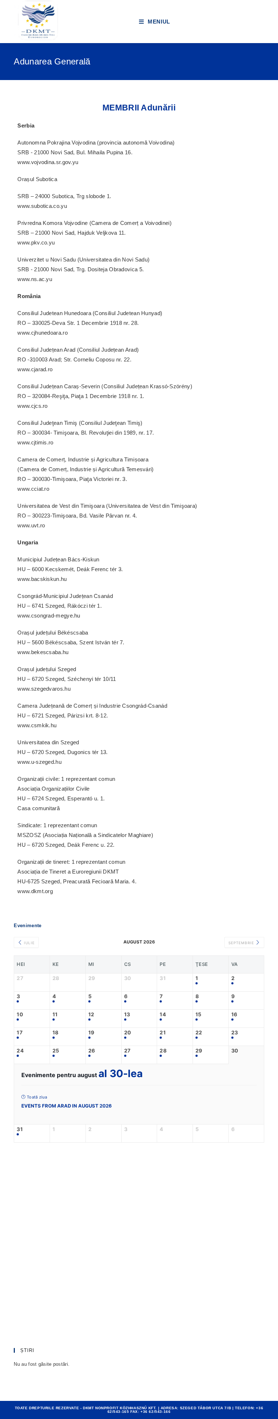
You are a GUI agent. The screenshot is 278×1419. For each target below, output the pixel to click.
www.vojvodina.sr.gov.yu (47, 162)
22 (198, 1032)
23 (234, 1032)
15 (198, 1014)
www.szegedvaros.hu (43, 689)
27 (127, 1051)
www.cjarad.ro (34, 369)
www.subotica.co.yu (42, 206)
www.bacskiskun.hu (42, 579)
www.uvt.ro (31, 525)
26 (91, 1051)
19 (91, 1032)
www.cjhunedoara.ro (42, 333)
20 (127, 1032)
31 (20, 1129)
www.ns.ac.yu (34, 279)
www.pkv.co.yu (36, 242)
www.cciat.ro (33, 489)
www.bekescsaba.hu (42, 652)
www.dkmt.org (35, 891)
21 (163, 1032)
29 (198, 1051)
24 (20, 1051)
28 (163, 1051)
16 (234, 1014)
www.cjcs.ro (32, 406)
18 (55, 1032)
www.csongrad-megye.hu (48, 615)
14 (163, 1014)
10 (20, 1014)
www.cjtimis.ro (35, 442)
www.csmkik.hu (36, 725)
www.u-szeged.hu (39, 762)
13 (127, 1014)
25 (55, 1051)
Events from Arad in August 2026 (66, 1106)
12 (91, 1014)
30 (235, 1051)
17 (19, 1032)
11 (55, 1014)
